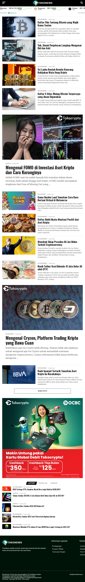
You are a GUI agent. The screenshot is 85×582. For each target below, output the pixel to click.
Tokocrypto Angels (58, 552)
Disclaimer (81, 13)
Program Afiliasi (57, 549)
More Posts (42, 391)
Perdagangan (57, 546)
